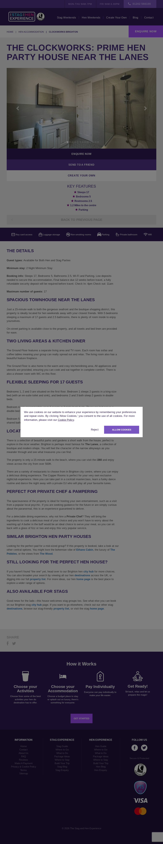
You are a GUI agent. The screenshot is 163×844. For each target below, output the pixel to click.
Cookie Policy (66, 419)
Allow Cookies (121, 429)
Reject (95, 429)
